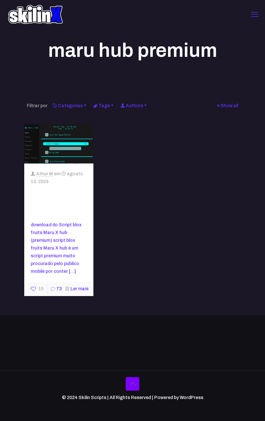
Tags (104, 105)
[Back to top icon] (132, 384)
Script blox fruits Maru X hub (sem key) (55, 202)
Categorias (70, 105)
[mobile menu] (254, 14)
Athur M (44, 173)
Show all (229, 105)
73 (59, 288)
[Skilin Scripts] (35, 14)
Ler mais (79, 288)
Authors (134, 105)
